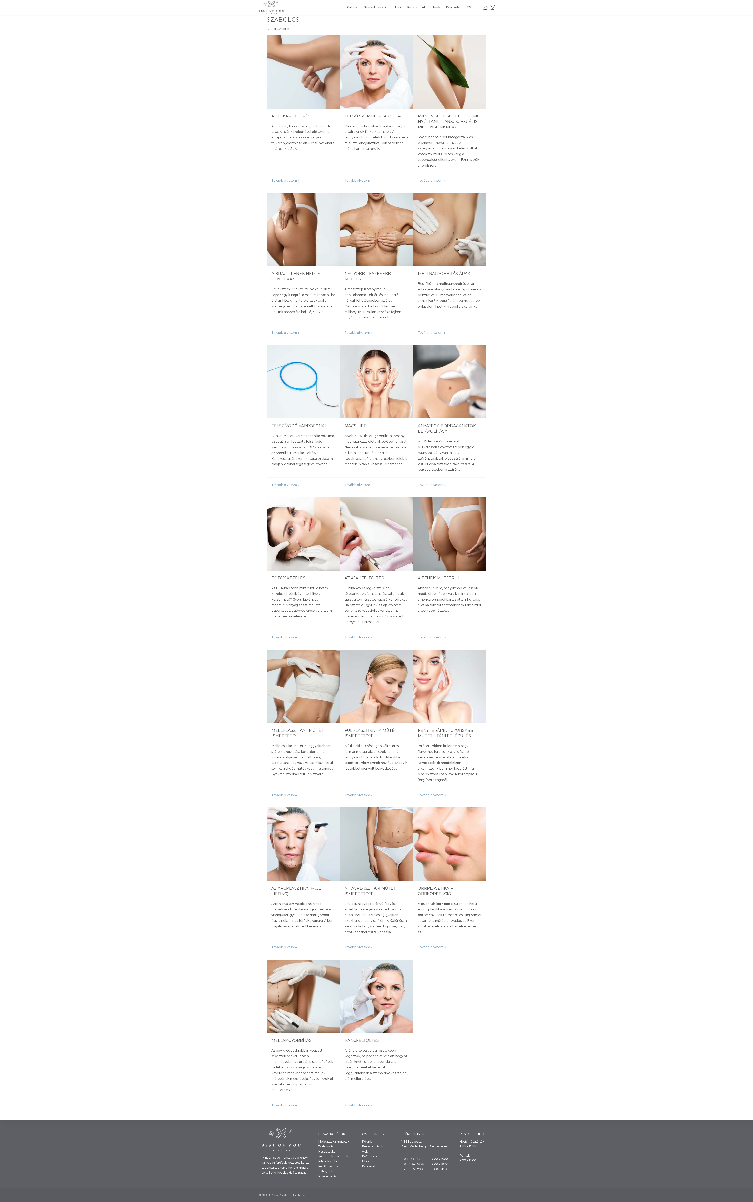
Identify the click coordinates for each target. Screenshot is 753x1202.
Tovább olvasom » (285, 180)
